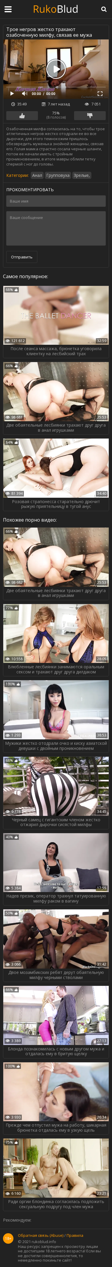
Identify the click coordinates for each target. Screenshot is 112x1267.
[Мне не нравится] (90, 115)
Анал (37, 175)
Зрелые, (82, 175)
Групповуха (58, 175)
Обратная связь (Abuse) (40, 1235)
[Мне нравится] (22, 115)
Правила (75, 1235)
